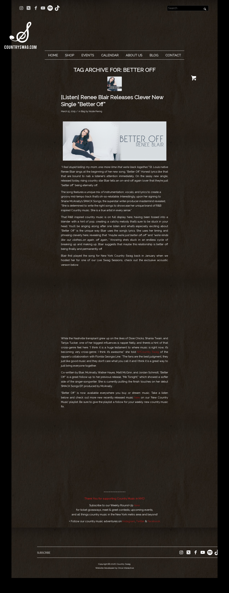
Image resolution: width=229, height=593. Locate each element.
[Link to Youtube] (42, 8)
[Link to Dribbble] (57, 8)
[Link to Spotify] (50, 8)
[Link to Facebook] (35, 8)
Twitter (140, 521)
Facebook (154, 521)
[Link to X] (28, 8)
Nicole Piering (95, 111)
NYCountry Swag (148, 351)
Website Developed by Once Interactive (114, 568)
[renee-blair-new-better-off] (114, 84)
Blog (83, 111)
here (137, 397)
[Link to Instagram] (21, 8)
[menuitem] (53, 55)
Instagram (128, 521)
